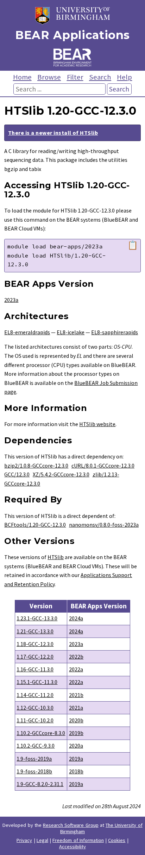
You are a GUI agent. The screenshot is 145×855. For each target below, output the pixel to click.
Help (124, 77)
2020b (76, 720)
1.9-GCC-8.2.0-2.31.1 (40, 783)
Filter (75, 77)
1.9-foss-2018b (34, 771)
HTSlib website (97, 424)
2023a (11, 299)
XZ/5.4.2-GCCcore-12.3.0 (61, 474)
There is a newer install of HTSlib (53, 132)
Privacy (24, 840)
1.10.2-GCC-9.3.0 (36, 745)
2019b (76, 732)
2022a (76, 669)
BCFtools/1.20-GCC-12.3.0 (35, 524)
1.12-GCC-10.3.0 (35, 707)
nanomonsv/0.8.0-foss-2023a (104, 524)
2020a (76, 745)
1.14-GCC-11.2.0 (35, 694)
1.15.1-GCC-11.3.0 (37, 681)
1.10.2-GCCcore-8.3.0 (41, 732)
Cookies (116, 840)
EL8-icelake (70, 332)
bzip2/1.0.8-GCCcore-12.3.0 (36, 465)
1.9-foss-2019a (34, 758)
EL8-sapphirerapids (114, 332)
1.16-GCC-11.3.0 (35, 669)
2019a (76, 758)
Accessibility (72, 846)
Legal (42, 840)
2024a (76, 618)
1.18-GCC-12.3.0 (35, 643)
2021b (76, 694)
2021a (76, 707)
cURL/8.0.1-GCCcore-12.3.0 (102, 465)
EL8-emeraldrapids (27, 332)
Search (100, 77)
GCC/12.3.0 (17, 474)
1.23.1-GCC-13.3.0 (37, 618)
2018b (76, 771)
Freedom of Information (78, 840)
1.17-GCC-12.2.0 (35, 656)
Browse (49, 77)
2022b (76, 656)
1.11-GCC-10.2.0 (35, 720)
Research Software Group (71, 825)
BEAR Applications (72, 35)
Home (22, 77)
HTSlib (56, 556)
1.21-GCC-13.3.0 (35, 631)
